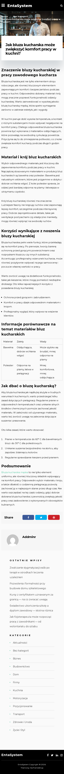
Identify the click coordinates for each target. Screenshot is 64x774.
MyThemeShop (36, 768)
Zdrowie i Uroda (22, 722)
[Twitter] (52, 755)
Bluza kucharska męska (14, 472)
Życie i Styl (19, 730)
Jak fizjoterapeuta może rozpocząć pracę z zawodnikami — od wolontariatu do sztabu (30, 621)
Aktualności (20, 642)
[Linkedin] (57, 755)
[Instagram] (61, 755)
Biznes (17, 658)
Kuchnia (18, 690)
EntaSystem (19, 5)
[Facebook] (48, 755)
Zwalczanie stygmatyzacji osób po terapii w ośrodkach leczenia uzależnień (30, 572)
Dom (16, 674)
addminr (29, 537)
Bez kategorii (21, 650)
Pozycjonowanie (22, 706)
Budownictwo (21, 666)
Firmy (16, 682)
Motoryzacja (20, 698)
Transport (19, 714)
